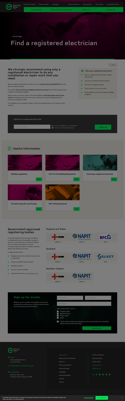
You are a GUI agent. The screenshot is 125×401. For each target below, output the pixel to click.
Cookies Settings (88, 397)
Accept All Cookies (102, 397)
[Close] (122, 398)
